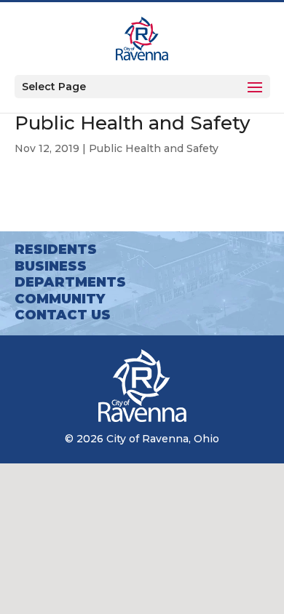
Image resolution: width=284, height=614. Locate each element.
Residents (56, 250)
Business (51, 266)
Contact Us (63, 315)
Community (60, 299)
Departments (70, 282)
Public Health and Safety (153, 148)
